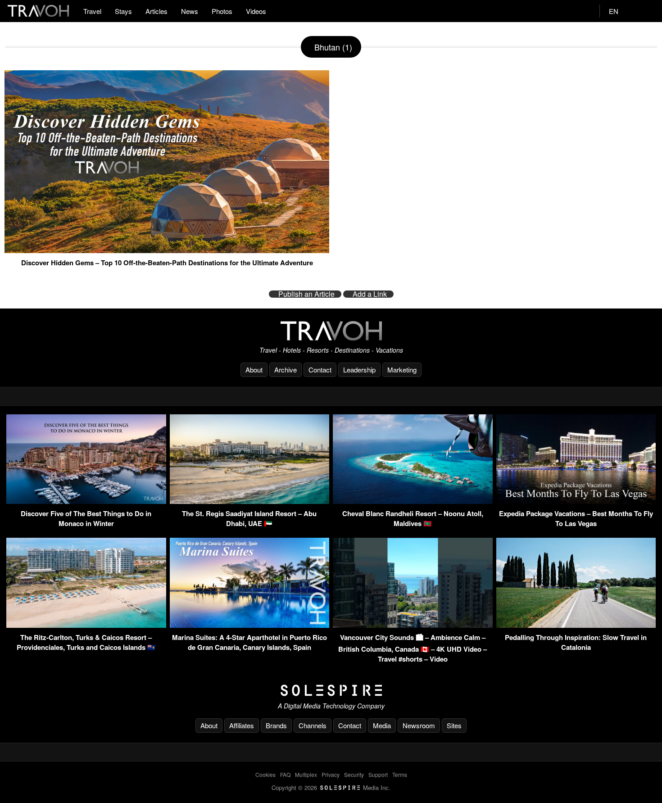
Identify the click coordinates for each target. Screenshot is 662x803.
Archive (285, 369)
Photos (222, 11)
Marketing (402, 369)
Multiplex (306, 774)
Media (382, 725)
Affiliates (241, 725)
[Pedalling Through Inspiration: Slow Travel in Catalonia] (576, 625)
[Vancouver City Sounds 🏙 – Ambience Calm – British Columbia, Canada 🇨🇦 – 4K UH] (413, 625)
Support (378, 774)
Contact (319, 369)
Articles (156, 11)
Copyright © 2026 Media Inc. (331, 787)
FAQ (285, 774)
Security (354, 774)
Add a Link (370, 294)
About (254, 369)
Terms (399, 774)
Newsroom (419, 725)
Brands (276, 725)
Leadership (359, 369)
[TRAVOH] (331, 330)
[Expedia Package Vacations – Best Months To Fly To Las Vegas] (576, 501)
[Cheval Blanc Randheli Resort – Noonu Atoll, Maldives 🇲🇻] (413, 501)
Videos (256, 11)
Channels (312, 725)
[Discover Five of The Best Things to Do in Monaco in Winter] (86, 501)
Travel (92, 11)
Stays (123, 11)
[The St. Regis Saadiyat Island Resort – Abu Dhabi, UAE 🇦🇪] (250, 501)
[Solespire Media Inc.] (331, 690)
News (189, 11)
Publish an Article (306, 294)
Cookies (265, 774)
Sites (454, 725)
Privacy (331, 774)
